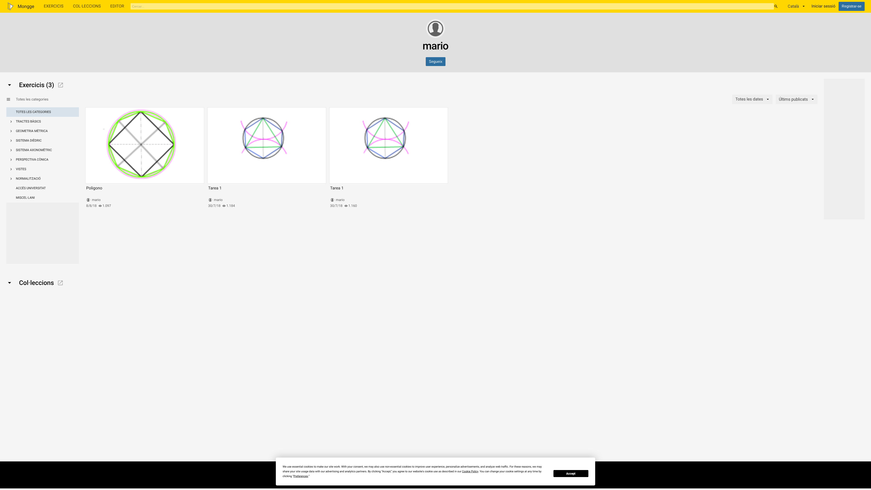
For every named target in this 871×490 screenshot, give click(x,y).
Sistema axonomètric (34, 150)
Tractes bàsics (28, 121)
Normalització (28, 179)
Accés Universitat (31, 188)
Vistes (21, 169)
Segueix (435, 62)
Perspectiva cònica (32, 160)
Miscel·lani (25, 198)
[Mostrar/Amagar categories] (11, 99)
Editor (117, 6)
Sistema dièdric (29, 140)
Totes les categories (33, 112)
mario (96, 200)
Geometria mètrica (32, 131)
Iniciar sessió (823, 6)
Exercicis (54, 6)
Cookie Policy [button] (470, 471)
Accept (570, 473)
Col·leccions (87, 6)
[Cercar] (776, 6)
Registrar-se (851, 6)
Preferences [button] (301, 476)
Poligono (94, 188)
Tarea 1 (215, 188)
